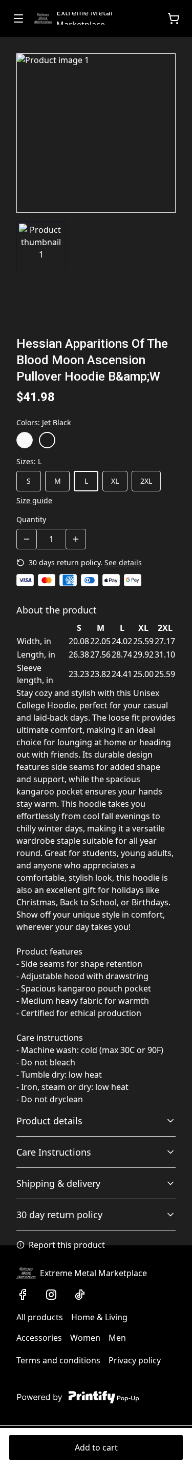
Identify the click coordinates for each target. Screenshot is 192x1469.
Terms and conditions (58, 1360)
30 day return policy (59, 1214)
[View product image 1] (41, 245)
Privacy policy (135, 1360)
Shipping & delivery (58, 1183)
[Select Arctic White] (24, 440)
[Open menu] (18, 18)
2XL (146, 481)
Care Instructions (53, 1152)
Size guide (34, 500)
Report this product (67, 1244)
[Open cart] (173, 18)
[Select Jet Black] (47, 440)
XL (115, 481)
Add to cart (96, 1447)
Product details (49, 1121)
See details (123, 562)
